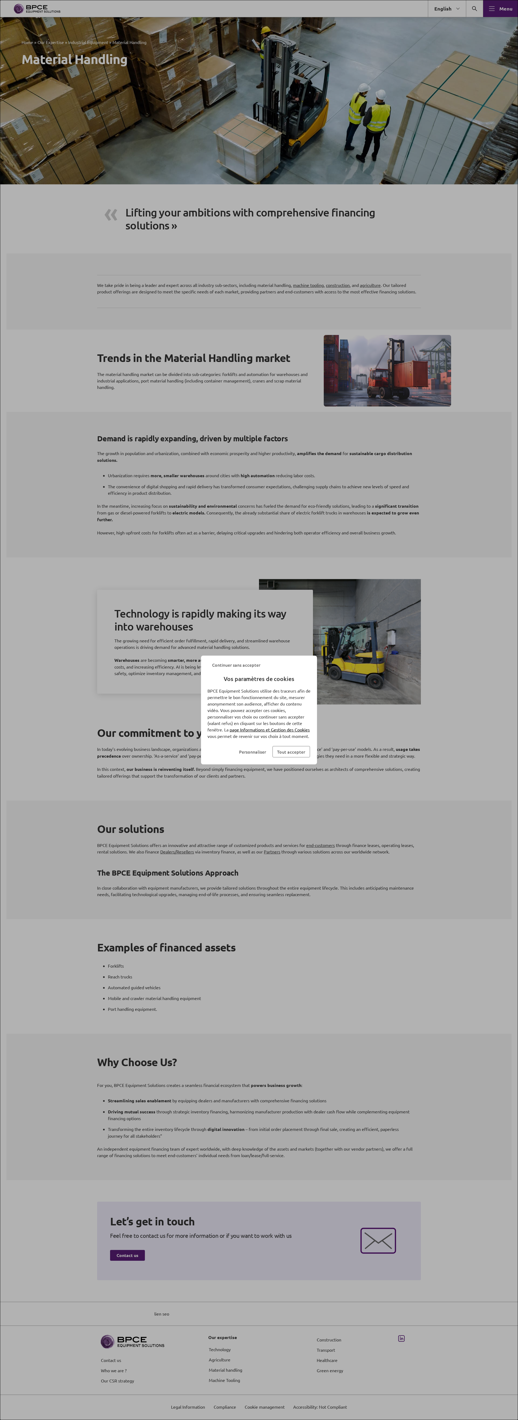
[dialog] (259, 710)
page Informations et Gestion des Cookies (270, 729)
